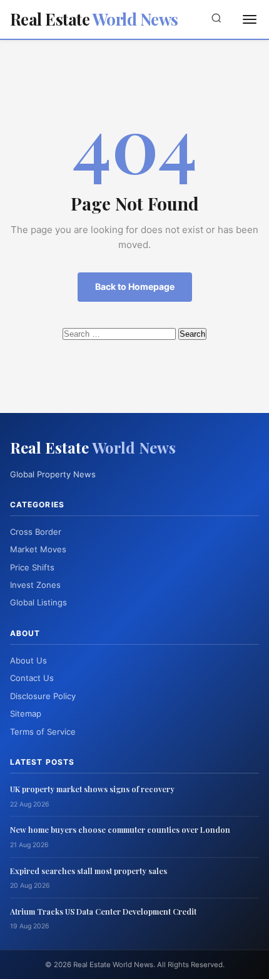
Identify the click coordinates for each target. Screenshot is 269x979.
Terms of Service (43, 732)
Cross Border (35, 532)
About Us (28, 660)
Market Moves (38, 549)
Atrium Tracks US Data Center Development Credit (103, 911)
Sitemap (25, 713)
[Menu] (249, 19)
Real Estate (94, 19)
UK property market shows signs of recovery (92, 788)
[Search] (216, 19)
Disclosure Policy (43, 696)
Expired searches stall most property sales (88, 870)
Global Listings (38, 602)
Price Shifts (32, 567)
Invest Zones (35, 585)
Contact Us (32, 678)
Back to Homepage (135, 286)
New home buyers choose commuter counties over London (120, 829)
